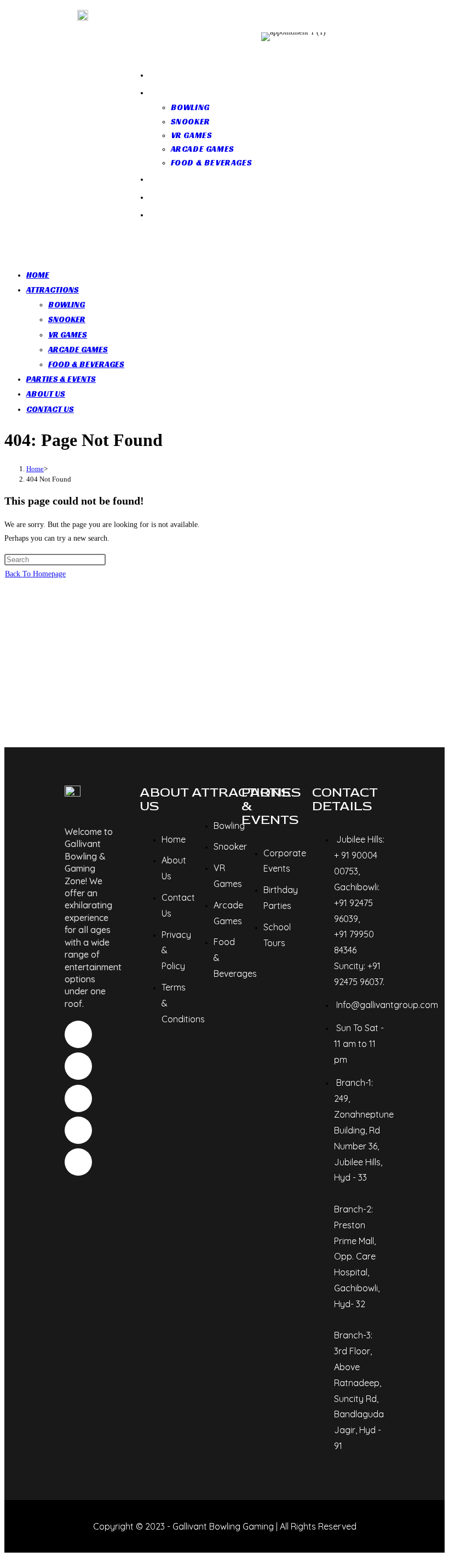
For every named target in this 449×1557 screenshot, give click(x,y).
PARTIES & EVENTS (61, 379)
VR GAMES (67, 334)
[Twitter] (78, 1162)
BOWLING (66, 304)
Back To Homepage (35, 574)
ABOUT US (45, 393)
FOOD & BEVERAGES (86, 364)
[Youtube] (78, 1130)
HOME (37, 275)
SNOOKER (66, 319)
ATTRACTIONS (52, 289)
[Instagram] (78, 1034)
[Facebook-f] (78, 1066)
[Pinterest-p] (78, 1098)
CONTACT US (50, 409)
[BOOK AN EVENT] (325, 37)
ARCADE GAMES (78, 349)
